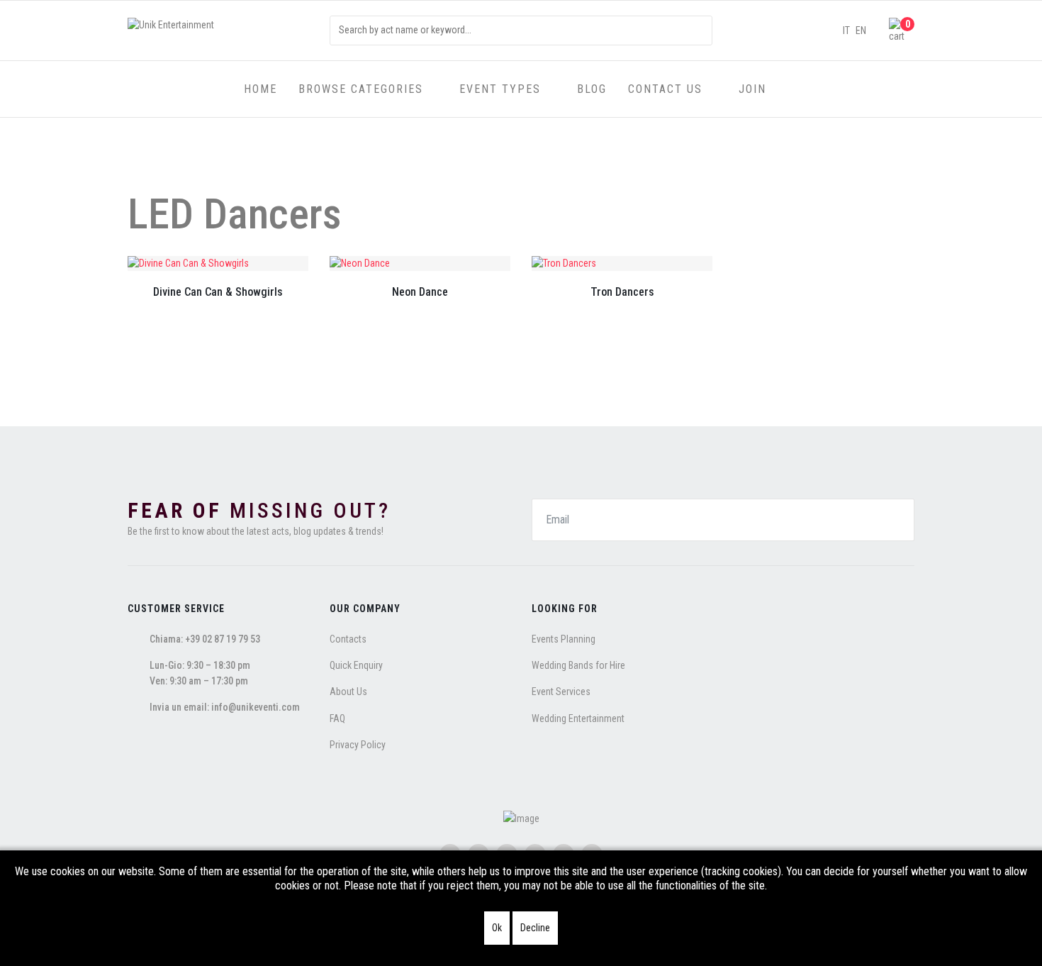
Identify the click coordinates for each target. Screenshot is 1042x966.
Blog (592, 89)
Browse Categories (360, 89)
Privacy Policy (358, 744)
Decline (535, 927)
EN (861, 30)
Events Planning (563, 639)
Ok (497, 927)
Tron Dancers (622, 292)
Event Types (500, 89)
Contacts (348, 639)
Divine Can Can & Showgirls (218, 292)
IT (846, 30)
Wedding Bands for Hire (578, 665)
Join (752, 89)
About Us (348, 691)
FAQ (337, 718)
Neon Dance (420, 292)
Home (260, 89)
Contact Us (665, 89)
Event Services (561, 691)
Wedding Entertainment (578, 718)
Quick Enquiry (356, 665)
